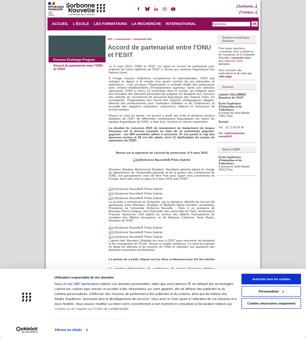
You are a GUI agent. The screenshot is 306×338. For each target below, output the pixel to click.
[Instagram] (164, 10)
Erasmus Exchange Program (74, 59)
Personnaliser (269, 291)
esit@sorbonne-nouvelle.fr (232, 135)
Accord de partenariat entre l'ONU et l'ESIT (78, 67)
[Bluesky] (147, 10)
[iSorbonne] (247, 6)
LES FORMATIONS (110, 24)
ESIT (110, 39)
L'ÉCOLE (81, 24)
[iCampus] (247, 12)
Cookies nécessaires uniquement (271, 303)
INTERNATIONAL (181, 24)
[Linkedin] (155, 10)
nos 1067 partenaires (83, 284)
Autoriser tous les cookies (271, 279)
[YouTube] (173, 10)
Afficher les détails (68, 330)
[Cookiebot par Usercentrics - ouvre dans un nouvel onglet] (27, 330)
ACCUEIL (60, 24)
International (123, 39)
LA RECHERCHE (146, 24)
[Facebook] (138, 10)
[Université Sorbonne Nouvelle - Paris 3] (76, 9)
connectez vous (241, 57)
